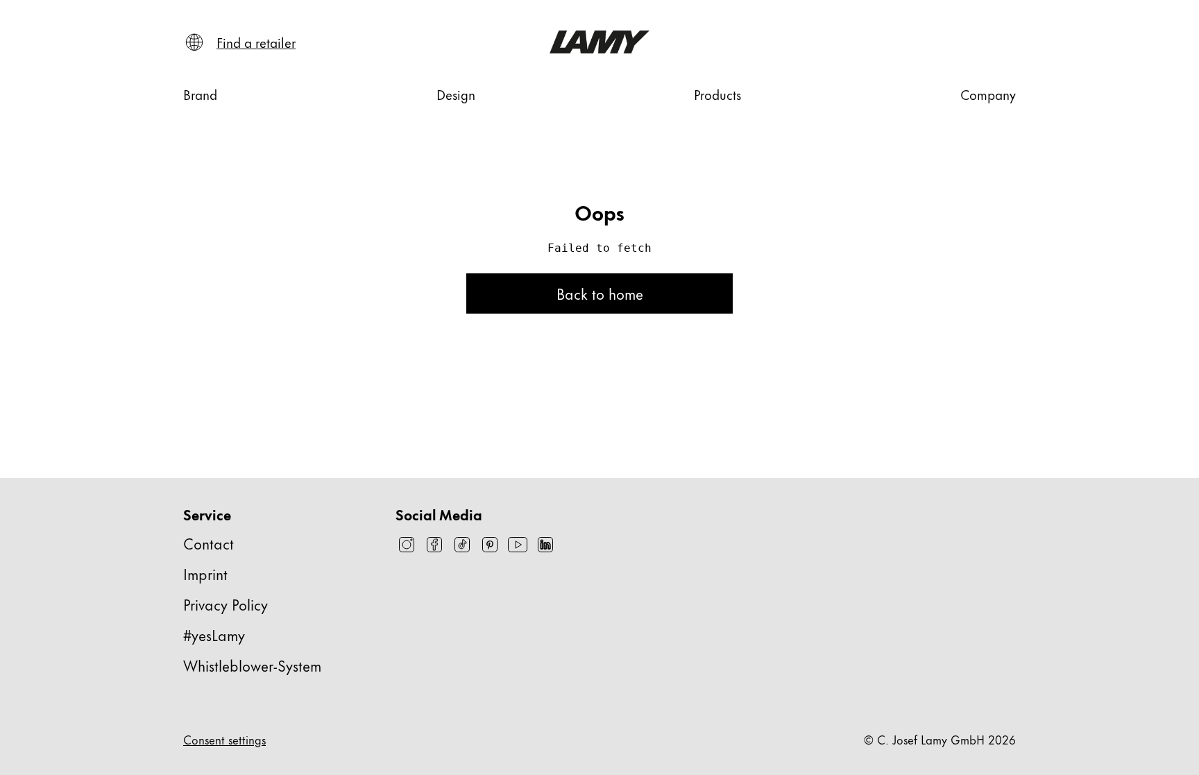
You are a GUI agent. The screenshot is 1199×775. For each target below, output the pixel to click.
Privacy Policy (225, 604)
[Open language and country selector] (194, 42)
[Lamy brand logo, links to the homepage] (599, 42)
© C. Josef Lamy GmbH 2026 (940, 739)
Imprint (205, 573)
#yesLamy (214, 634)
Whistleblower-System (252, 665)
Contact (208, 542)
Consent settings (224, 739)
